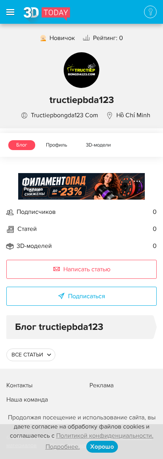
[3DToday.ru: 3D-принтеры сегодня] (47, 15)
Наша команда (27, 400)
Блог (21, 145)
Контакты (19, 385)
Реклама (33, 189)
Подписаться (86, 296)
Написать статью (86, 269)
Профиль (56, 145)
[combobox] (30, 355)
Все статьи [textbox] (27, 354)
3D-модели (98, 145)
